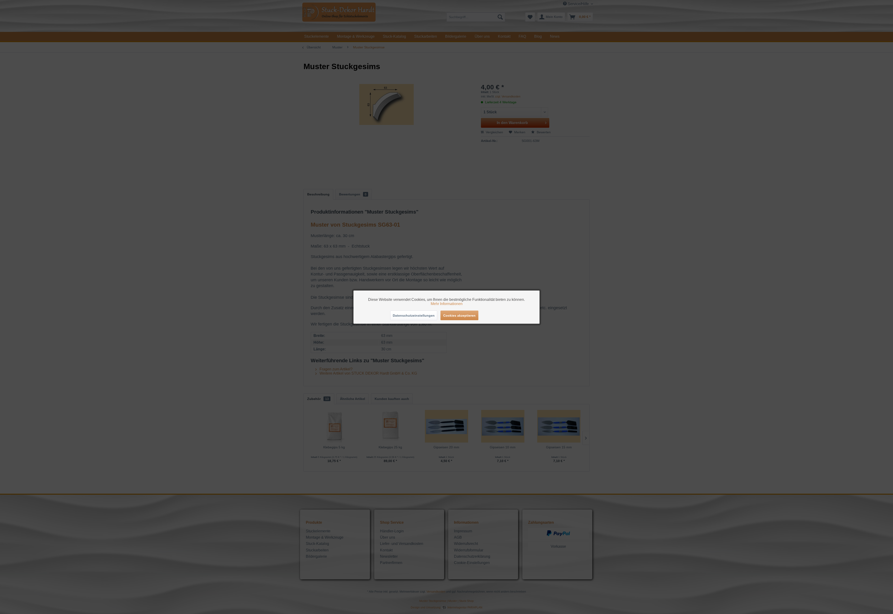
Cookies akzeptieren (459, 315)
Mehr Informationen (447, 303)
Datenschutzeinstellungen (414, 315)
